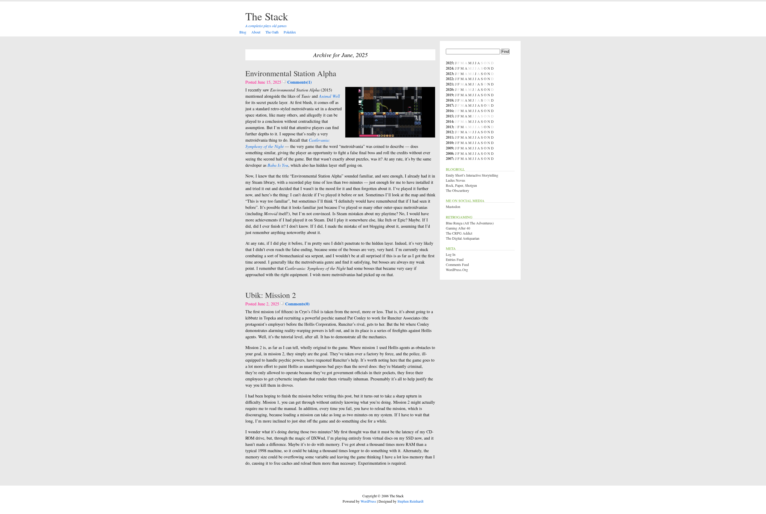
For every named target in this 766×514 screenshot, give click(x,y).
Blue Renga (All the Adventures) (470, 223)
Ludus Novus (455, 180)
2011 (449, 137)
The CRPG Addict (459, 233)
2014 (449, 121)
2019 (449, 94)
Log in (450, 254)
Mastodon (453, 206)
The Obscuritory (457, 190)
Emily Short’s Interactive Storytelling (472, 175)
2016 (449, 110)
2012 (449, 131)
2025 (449, 62)
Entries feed (454, 259)
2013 (449, 126)
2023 (449, 73)
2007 (449, 158)
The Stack (266, 16)
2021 (449, 84)
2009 (449, 148)
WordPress (368, 501)
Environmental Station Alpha (290, 73)
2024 (449, 68)
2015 (449, 116)
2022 (449, 78)
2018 (449, 100)
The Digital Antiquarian (462, 238)
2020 (449, 89)
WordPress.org (457, 269)
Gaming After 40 (458, 228)
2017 (449, 105)
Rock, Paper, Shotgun (461, 185)
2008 (449, 153)
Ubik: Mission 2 (270, 295)
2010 (449, 142)
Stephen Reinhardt (410, 501)
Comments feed (457, 264)
